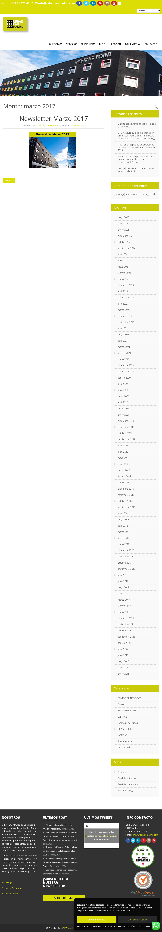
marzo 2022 (124, 309)
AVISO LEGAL (151, 926)
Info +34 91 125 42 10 (19, 3)
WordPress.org (125, 790)
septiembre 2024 (126, 248)
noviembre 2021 (126, 322)
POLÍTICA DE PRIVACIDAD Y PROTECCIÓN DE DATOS (121, 926)
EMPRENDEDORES (127, 710)
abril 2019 (123, 464)
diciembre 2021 (126, 316)
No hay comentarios (48, 125)
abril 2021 (123, 340)
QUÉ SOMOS (55, 44)
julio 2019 (123, 445)
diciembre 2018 (126, 488)
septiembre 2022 (126, 297)
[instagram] (107, 3)
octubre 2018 (124, 501)
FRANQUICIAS (88, 44)
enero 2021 (123, 359)
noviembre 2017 (126, 556)
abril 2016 (123, 667)
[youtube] (114, 3)
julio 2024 (123, 254)
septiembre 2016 (126, 636)
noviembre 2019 (126, 427)
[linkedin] (93, 3)
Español (142, 11)
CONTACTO (151, 44)
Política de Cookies (11, 893)
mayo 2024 (123, 266)
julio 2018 (123, 513)
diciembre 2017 (126, 550)
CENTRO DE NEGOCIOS (129, 698)
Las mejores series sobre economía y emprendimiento (136, 170)
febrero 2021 (124, 353)
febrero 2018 (124, 538)
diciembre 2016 (126, 618)
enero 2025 (123, 229)
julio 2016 (123, 649)
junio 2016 (123, 655)
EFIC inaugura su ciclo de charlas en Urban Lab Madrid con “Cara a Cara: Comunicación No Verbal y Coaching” (136, 135)
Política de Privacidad (12, 888)
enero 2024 (123, 279)
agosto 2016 (124, 642)
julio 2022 (123, 303)
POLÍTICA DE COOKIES (87, 926)
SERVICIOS (71, 44)
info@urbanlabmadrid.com (56, 3)
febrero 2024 (124, 272)
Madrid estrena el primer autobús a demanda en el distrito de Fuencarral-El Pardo (136, 159)
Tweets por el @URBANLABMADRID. (101, 836)
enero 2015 (123, 673)
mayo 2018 (123, 519)
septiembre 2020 (126, 371)
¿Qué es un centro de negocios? (138, 194)
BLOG (102, 44)
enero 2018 (123, 544)
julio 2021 (123, 328)
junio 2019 (123, 451)
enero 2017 (123, 612)
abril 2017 (123, 593)
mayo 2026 (123, 217)
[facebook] (79, 3)
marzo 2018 (124, 531)
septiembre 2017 (126, 568)
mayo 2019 (123, 457)
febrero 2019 (124, 476)
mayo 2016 (123, 661)
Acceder (122, 772)
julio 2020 (123, 383)
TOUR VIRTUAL (133, 44)
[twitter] (86, 3)
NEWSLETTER (78, 125)
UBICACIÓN (115, 44)
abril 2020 (123, 402)
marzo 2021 (124, 346)
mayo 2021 (123, 334)
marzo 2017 (124, 599)
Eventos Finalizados (128, 722)
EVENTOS (122, 716)
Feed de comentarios (129, 784)
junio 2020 (123, 390)
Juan (117, 194)
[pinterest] (100, 3)
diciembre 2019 (126, 420)
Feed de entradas (127, 778)
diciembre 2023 (126, 285)
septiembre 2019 (126, 439)
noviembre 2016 (126, 624)
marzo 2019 (124, 470)
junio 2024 (123, 260)
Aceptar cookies (96, 919)
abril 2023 (123, 291)
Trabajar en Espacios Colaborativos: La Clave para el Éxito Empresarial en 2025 (137, 147)
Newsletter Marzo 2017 (53, 118)
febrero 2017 (124, 605)
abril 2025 (123, 223)
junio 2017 (123, 581)
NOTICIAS (122, 735)
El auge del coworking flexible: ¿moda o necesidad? (137, 125)
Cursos (121, 704)
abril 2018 (123, 525)
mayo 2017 (123, 587)
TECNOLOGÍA (124, 747)
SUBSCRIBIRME (64, 898)
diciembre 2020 (126, 365)
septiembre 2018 (126, 507)
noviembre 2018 (126, 494)
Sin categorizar (125, 741)
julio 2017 (123, 575)
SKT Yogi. (67, 928)
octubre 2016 (124, 630)
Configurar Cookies (138, 919)
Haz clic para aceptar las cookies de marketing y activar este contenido (102, 836)
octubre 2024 (124, 242)
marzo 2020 (124, 408)
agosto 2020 (124, 377)
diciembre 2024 (126, 235)
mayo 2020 (123, 396)
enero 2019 (123, 482)
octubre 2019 (124, 433)
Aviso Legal (7, 882)
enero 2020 (123, 414)
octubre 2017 (124, 562)
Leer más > (9, 180)
